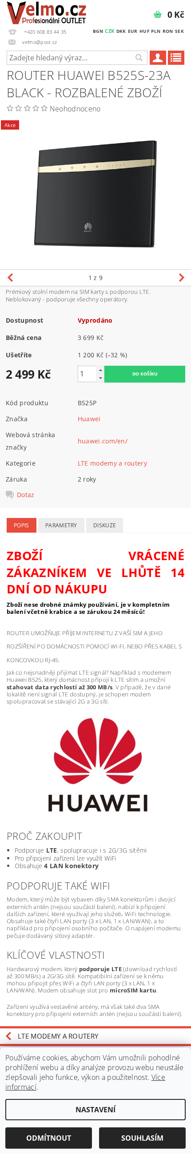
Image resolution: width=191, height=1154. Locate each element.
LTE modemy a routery (112, 463)
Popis (21, 525)
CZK (109, 31)
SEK (179, 31)
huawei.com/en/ (102, 441)
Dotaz (26, 495)
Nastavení (95, 1109)
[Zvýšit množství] (100, 370)
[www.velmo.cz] (46, 11)
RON (168, 31)
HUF (144, 31)
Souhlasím (142, 1138)
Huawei (89, 419)
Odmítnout (48, 1138)
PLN (155, 31)
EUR (133, 31)
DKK (121, 31)
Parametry (61, 525)
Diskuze (104, 525)
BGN (98, 31)
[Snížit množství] (100, 378)
